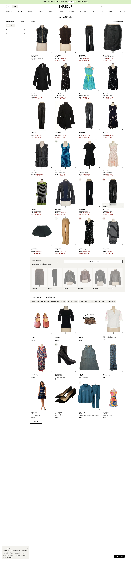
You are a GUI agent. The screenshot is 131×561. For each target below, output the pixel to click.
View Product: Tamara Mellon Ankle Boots (65, 362)
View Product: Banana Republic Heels (65, 400)
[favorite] (51, 52)
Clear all (23, 21)
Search (102, 6)
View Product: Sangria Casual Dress (89, 362)
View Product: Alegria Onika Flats (41, 323)
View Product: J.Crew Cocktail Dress (41, 400)
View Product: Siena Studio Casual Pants (41, 120)
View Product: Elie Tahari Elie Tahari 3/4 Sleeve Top (65, 323)
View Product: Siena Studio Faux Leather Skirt (113, 43)
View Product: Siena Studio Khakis (65, 236)
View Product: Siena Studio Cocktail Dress (89, 81)
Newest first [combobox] (120, 21)
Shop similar (105, 206)
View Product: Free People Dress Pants (113, 362)
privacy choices (21, 555)
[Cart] (124, 11)
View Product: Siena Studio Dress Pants (89, 43)
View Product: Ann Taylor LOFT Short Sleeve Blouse (113, 323)
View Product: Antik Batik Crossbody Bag (89, 323)
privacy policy (8, 557)
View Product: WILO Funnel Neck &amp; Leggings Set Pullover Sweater (89, 400)
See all (36, 421)
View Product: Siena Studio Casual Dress (65, 81)
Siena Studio (10, 25)
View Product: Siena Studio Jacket (65, 197)
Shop (9, 6)
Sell (15, 6)
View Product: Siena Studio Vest (65, 43)
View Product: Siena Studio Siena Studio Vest (41, 43)
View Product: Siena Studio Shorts (41, 236)
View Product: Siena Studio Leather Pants (89, 120)
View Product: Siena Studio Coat (41, 81)
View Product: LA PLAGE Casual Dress (41, 362)
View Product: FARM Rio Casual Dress (113, 400)
